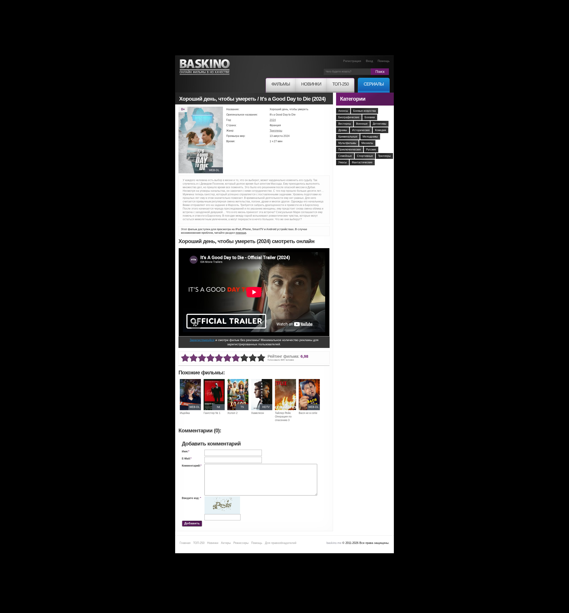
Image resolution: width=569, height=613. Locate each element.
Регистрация (352, 61)
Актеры (226, 543)
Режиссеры (240, 543)
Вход (369, 61)
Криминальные (347, 136)
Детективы (379, 123)
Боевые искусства (364, 110)
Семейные (345, 156)
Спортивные (365, 156)
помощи (241, 232)
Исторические (361, 130)
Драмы (342, 130)
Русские (371, 149)
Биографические (348, 117)
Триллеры (276, 130)
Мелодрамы (370, 136)
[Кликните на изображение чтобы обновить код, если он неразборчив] (222, 498)
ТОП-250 (198, 543)
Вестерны (344, 123)
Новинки (212, 543)
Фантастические (362, 162)
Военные (362, 123)
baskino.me (334, 543)
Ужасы (342, 162)
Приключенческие (349, 149)
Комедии (380, 130)
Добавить (192, 523)
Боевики (370, 117)
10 (261, 358)
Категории (352, 99)
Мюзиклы (367, 143)
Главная (185, 543)
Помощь (384, 61)
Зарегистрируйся (202, 340)
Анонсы (343, 110)
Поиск (379, 72)
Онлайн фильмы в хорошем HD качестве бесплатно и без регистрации (205, 67)
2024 (273, 120)
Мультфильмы (347, 143)
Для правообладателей (280, 543)
